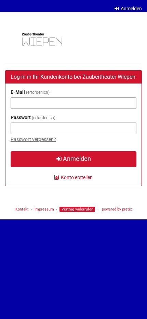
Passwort (32, 117)
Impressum (44, 209)
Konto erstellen (76, 177)
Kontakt (22, 209)
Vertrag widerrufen (77, 209)
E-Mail (29, 92)
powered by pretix (117, 209)
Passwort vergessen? (33, 139)
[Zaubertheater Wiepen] (41, 39)
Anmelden (131, 8)
